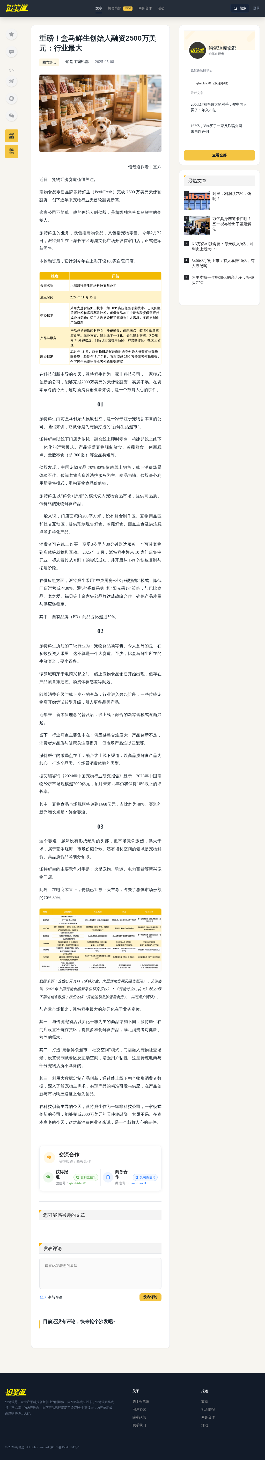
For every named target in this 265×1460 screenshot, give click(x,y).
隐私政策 (139, 1417)
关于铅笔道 (140, 1401)
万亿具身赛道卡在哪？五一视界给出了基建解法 (231, 224)
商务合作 (145, 8)
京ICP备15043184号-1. (65, 1447)
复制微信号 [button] (88, 1177)
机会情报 (119, 8)
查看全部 (219, 155)
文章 (98, 8)
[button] (239, 8)
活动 (161, 8)
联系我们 (139, 1425)
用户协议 (139, 1409)
